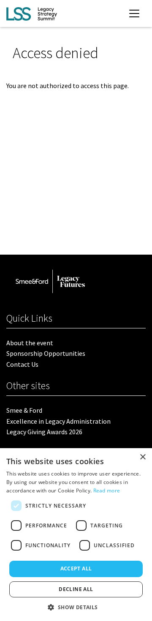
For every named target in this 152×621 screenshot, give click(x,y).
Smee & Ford (24, 410)
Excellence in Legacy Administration (58, 421)
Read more (106, 490)
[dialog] (76, 534)
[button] (76, 607)
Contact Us (22, 364)
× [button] (142, 457)
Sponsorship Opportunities (45, 353)
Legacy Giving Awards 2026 (44, 431)
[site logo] (31, 13)
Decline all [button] (76, 589)
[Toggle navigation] (134, 13)
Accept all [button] (76, 568)
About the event (29, 343)
